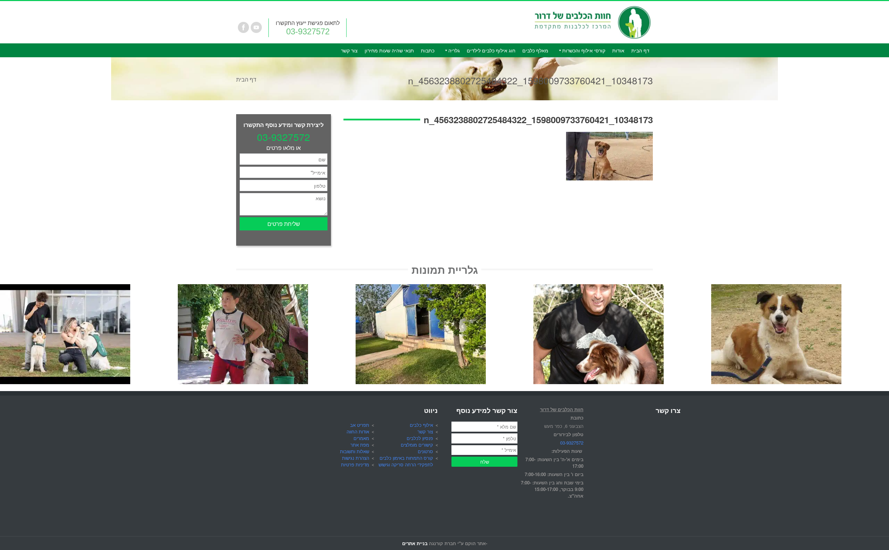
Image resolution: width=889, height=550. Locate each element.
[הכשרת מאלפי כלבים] (65, 288)
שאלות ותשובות (354, 451)
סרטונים (425, 451)
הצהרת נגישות (355, 458)
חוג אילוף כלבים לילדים (491, 50)
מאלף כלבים (535, 50)
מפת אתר (359, 444)
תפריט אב (359, 425)
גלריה (454, 50)
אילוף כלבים (421, 425)
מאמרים (361, 438)
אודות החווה (358, 431)
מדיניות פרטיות (355, 464)
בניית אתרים (414, 543)
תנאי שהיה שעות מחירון (389, 50)
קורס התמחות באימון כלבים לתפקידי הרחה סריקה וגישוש (406, 461)
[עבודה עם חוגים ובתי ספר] (243, 288)
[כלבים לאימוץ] (776, 288)
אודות (618, 50)
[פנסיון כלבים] (421, 288)
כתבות (427, 50)
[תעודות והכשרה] (598, 288)
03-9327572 (308, 31)
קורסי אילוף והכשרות (583, 50)
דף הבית (640, 50)
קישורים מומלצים (417, 444)
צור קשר (349, 50)
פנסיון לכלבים (420, 438)
